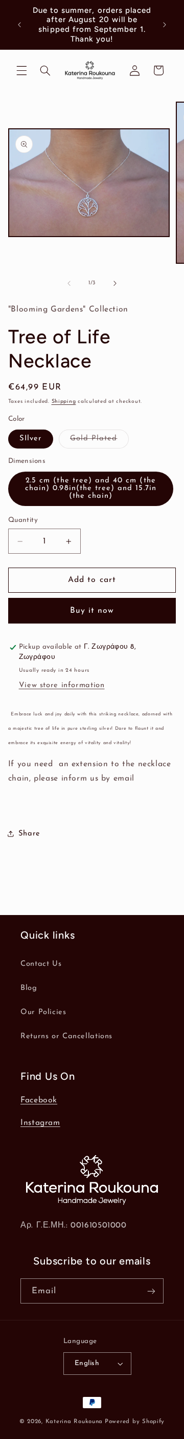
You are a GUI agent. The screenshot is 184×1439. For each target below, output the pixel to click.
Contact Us (40, 964)
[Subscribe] (151, 1291)
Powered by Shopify (135, 1421)
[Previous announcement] (19, 24)
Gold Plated (99, 441)
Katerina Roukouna (74, 1421)
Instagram (40, 1123)
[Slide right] (115, 283)
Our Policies (43, 1012)
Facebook (38, 1100)
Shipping (64, 401)
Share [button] (29, 834)
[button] (21, 70)
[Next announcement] (164, 24)
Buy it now (92, 611)
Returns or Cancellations (66, 1036)
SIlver (30, 438)
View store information (62, 685)
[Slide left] (69, 283)
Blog (28, 988)
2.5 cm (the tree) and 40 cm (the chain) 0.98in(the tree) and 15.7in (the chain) (90, 488)
